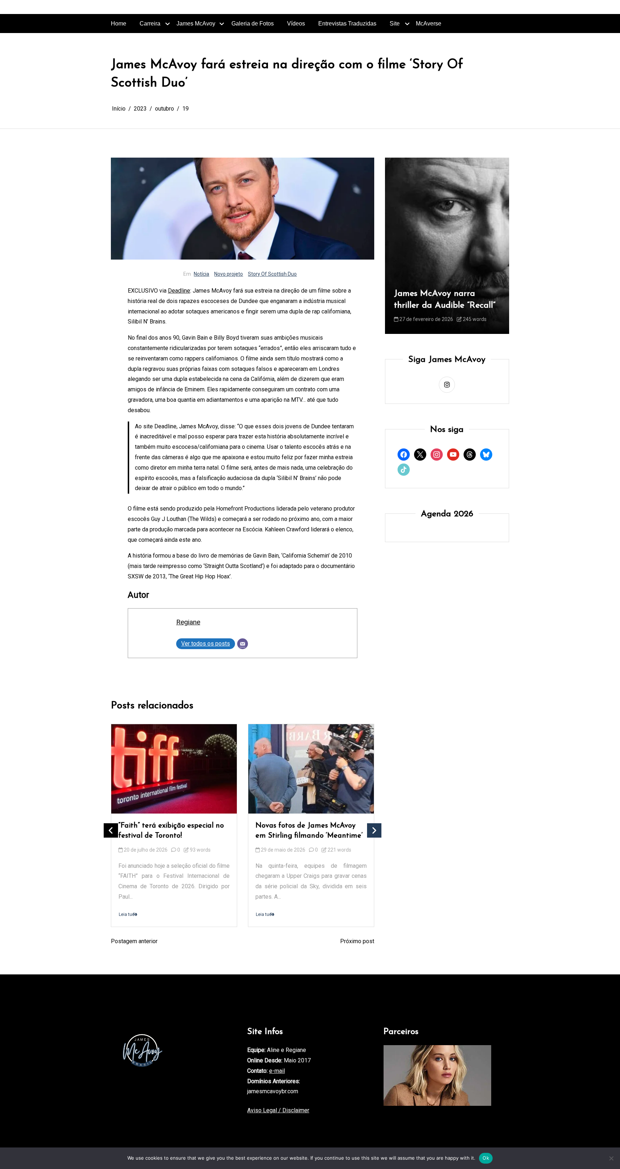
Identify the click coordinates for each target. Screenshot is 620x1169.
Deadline (179, 290)
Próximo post (357, 941)
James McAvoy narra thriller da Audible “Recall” (425, 299)
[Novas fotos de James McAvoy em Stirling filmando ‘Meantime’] (311, 769)
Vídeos (296, 23)
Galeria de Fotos (252, 23)
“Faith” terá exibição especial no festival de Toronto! (171, 830)
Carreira (150, 23)
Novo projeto (228, 274)
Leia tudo (128, 914)
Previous (111, 830)
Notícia (201, 274)
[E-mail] (242, 643)
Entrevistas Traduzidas (347, 23)
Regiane (188, 622)
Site (395, 23)
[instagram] (447, 385)
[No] (611, 1158)
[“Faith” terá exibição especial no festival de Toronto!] (174, 769)
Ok (486, 1158)
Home (118, 23)
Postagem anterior (134, 941)
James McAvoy (196, 23)
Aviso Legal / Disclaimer (278, 1110)
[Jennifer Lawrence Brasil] (437, 1075)
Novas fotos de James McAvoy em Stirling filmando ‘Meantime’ (309, 830)
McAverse (428, 23)
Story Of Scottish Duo (272, 274)
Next (374, 830)
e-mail (277, 1070)
